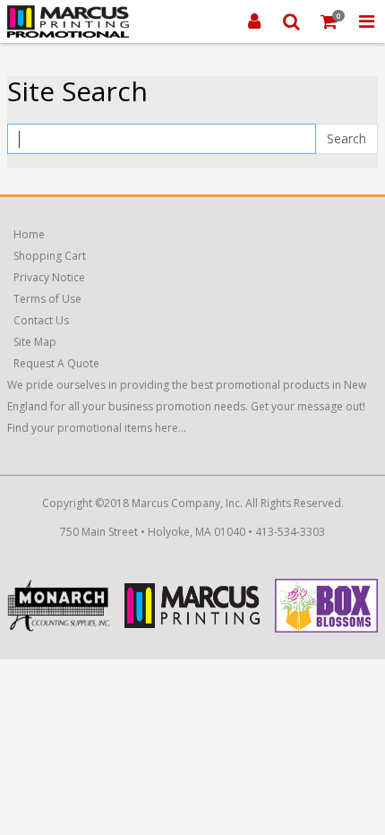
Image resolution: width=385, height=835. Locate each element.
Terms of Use (47, 298)
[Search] (292, 21)
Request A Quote (56, 363)
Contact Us (41, 320)
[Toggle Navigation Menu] (366, 21)
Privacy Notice (49, 277)
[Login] (254, 21)
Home (29, 234)
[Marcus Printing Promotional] (68, 21)
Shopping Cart (49, 255)
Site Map (34, 341)
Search (346, 138)
